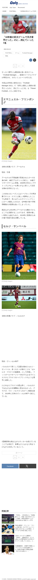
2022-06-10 (7, 49)
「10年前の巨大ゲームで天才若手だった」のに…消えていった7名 (18, 40)
